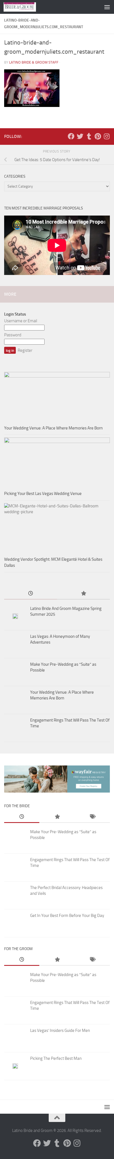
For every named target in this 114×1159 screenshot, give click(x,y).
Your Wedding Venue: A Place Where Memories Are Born (53, 428)
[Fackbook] (71, 136)
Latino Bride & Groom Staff (33, 62)
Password (12, 334)
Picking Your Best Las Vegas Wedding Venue (43, 493)
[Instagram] (106, 136)
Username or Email (20, 320)
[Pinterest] (97, 136)
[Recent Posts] (30, 594)
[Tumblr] (89, 136)
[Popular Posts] (83, 594)
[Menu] (107, 7)
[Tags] (92, 817)
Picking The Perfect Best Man (56, 1058)
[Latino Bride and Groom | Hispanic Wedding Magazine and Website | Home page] (25, 7)
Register (25, 350)
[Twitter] (80, 136)
